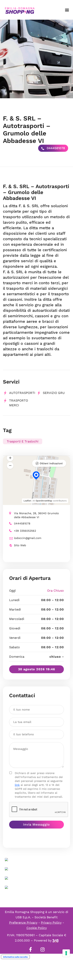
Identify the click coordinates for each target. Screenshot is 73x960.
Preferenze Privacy (23, 922)
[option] (36, 59)
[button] (67, 10)
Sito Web (20, 545)
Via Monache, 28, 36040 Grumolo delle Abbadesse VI (36, 515)
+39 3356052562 (25, 530)
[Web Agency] (55, 940)
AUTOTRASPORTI (22, 393)
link (17, 784)
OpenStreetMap (44, 500)
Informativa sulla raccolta (15, 957)
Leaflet (27, 500)
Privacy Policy (51, 922)
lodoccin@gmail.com (27, 538)
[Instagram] (42, 949)
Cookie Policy (36, 928)
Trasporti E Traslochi (22, 441)
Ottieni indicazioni (51, 463)
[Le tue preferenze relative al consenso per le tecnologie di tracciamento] (66, 953)
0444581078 (55, 148)
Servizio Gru (54, 393)
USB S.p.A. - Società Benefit (37, 917)
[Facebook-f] (30, 949)
